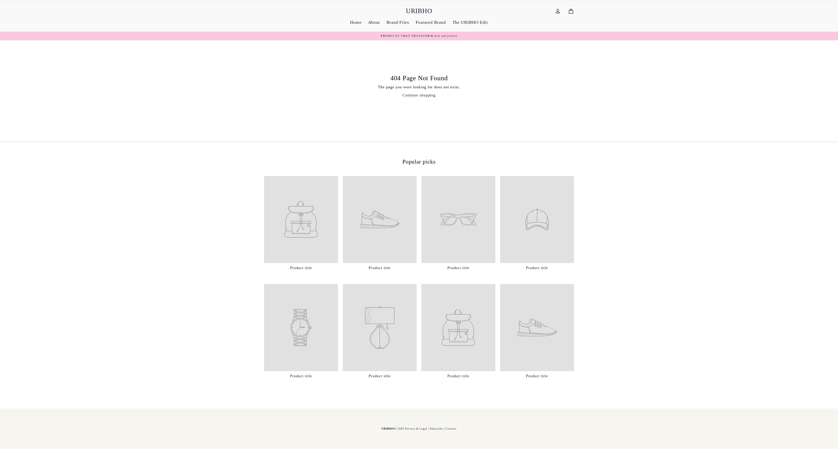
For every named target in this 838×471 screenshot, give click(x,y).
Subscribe (436, 428)
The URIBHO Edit (470, 22)
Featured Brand (431, 22)
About (374, 22)
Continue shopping (419, 95)
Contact (451, 428)
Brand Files (397, 22)
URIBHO (419, 10)
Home (356, 22)
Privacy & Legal (416, 428)
